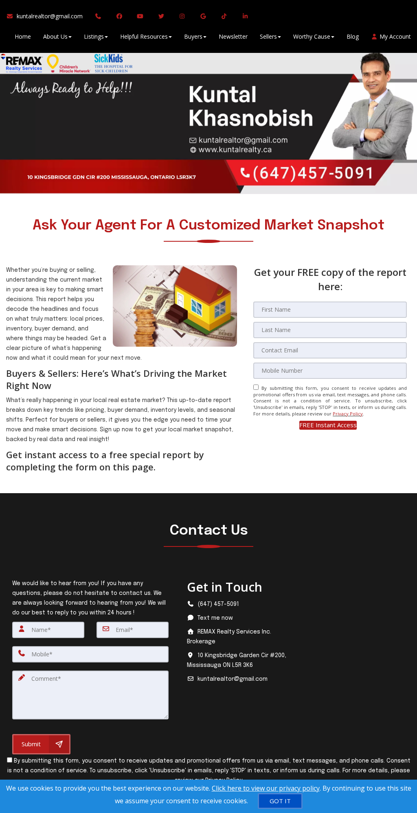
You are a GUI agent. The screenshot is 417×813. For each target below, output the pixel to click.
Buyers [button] (193, 36)
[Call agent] (99, 16)
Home (23, 36)
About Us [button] (55, 36)
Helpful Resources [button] (144, 36)
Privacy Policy (348, 414)
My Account (394, 36)
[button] (328, 425)
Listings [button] (94, 36)
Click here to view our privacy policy (266, 788)
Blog (353, 36)
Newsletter (233, 36)
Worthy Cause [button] (311, 36)
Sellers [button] (268, 36)
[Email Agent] (47, 16)
